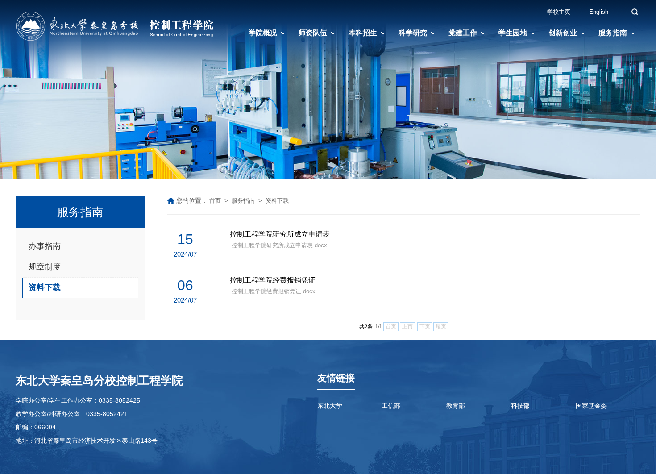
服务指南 (612, 33)
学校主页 (558, 11)
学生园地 (512, 33)
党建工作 (462, 33)
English (598, 11)
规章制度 (45, 266)
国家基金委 (591, 405)
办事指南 (45, 246)
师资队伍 (313, 33)
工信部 (391, 405)
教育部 (455, 405)
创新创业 (562, 33)
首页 (215, 200)
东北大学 (329, 405)
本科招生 (363, 33)
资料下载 (45, 287)
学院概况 (263, 33)
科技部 (520, 405)
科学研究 (413, 33)
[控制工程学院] (116, 28)
